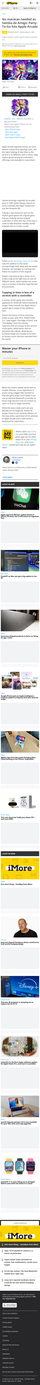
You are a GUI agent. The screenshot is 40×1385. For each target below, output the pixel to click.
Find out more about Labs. (23, 55)
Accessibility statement (10, 1331)
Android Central (7, 1363)
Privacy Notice (29, 370)
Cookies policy (7, 1327)
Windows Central (8, 1367)
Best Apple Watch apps (15, 137)
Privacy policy (7, 1322)
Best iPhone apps (12, 129)
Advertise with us (8, 1358)
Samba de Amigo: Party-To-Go (20, 261)
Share (7, 87)
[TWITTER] (13, 462)
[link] (8, 435)
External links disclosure (10, 1345)
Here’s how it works (19, 46)
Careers (5, 1336)
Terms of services (26, 368)
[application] (20, 242)
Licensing (5, 1340)
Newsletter (34, 87)
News (5, 32)
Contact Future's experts (10, 1318)
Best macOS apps (12, 134)
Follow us (23, 87)
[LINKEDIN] (17, 462)
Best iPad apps (11, 132)
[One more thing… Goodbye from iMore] (20, 1236)
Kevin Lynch (14, 32)
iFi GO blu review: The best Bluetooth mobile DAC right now (20, 1272)
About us (5, 1349)
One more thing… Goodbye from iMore (21, 1244)
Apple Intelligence (29, 8)
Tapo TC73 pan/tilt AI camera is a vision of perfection (18, 1252)
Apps (4, 14)
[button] (37, 3)
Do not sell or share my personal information (17, 1372)
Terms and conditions (9, 1313)
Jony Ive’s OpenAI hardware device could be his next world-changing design (19, 1282)
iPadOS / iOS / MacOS (13, 119)
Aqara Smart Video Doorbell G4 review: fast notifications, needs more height (20, 1262)
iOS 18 (15, 8)
